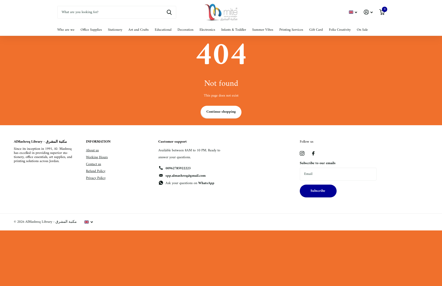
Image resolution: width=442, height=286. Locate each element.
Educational (163, 30)
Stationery (115, 30)
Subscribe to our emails (318, 163)
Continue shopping (221, 112)
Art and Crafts (138, 30)
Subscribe (318, 191)
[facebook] (313, 153)
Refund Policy (95, 171)
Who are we (65, 30)
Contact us (93, 164)
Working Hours (97, 157)
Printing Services (291, 30)
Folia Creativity (340, 30)
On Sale (362, 30)
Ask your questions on (189, 183)
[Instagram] (302, 153)
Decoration (185, 30)
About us (92, 150)
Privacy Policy (96, 178)
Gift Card (316, 30)
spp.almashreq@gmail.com (185, 176)
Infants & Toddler (233, 30)
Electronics (207, 30)
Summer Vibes (262, 30)
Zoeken (169, 12)
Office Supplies (91, 30)
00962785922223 (178, 168)
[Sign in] (368, 12)
